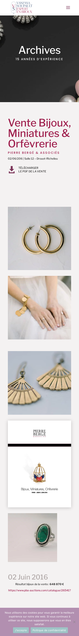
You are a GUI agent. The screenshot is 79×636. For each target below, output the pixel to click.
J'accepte (21, 630)
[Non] (74, 622)
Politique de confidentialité (49, 630)
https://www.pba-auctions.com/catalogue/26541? (39, 590)
